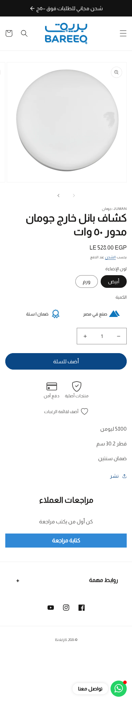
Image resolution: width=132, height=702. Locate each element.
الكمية (121, 297)
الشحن (110, 257)
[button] (123, 33)
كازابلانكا (61, 640)
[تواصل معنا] (118, 688)
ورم (86, 281)
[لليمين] (58, 195)
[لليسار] (74, 195)
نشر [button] (114, 476)
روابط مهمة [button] (103, 580)
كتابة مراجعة (66, 540)
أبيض (113, 281)
